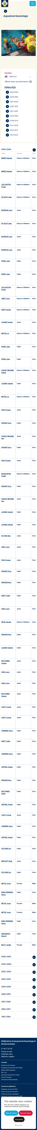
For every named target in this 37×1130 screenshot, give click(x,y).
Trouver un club (6, 1052)
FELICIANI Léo (6, 849)
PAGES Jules (5, 261)
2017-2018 (14, 125)
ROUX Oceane (6, 410)
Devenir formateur (6, 1077)
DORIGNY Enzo (6, 423)
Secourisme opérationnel (8, 1086)
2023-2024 (14, 102)
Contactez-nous (7, 1054)
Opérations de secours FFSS (9, 1089)
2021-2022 (14, 111)
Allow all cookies (11, 1113)
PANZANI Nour (6, 582)
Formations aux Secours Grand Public (12, 1067)
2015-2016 (14, 135)
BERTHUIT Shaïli (6, 861)
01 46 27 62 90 (6, 1049)
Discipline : (8, 73)
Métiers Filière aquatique (8, 1070)
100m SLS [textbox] (13, 77)
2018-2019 (14, 121)
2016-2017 (14, 130)
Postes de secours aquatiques (10, 1094)
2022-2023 (14, 106)
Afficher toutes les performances (16, 82)
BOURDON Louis (6, 210)
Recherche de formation (8, 1065)
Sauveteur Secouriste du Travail (10, 1075)
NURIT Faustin (6, 310)
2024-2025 (14, 97)
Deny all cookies (25, 1113)
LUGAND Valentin (7, 383)
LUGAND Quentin (7, 322)
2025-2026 (14, 92)
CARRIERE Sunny (7, 731)
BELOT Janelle (6, 945)
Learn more (18, 1125)
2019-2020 (14, 116)
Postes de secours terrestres (9, 1091)
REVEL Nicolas (6, 622)
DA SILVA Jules (6, 197)
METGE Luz (5, 333)
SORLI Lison (5, 547)
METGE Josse (6, 883)
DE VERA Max (5, 536)
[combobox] (20, 76)
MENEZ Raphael (6, 158)
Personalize (19, 1119)
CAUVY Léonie (6, 707)
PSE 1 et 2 (4, 1072)
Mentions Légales (7, 1057)
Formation (4, 1062)
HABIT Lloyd (5, 299)
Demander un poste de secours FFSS (11, 1096)
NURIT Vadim (5, 596)
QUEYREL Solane (7, 767)
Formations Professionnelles (9, 1079)
